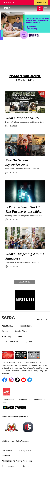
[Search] (40, 8)
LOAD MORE (24, 282)
